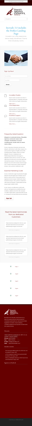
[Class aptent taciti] (16, 290)
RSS (17, 4)
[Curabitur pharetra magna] (16, 276)
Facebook (14, 4)
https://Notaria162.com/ (14, 343)
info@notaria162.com (14, 341)
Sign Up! (9, 198)
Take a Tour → (12, 103)
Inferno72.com (19, 419)
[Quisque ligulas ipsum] (16, 283)
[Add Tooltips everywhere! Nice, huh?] (16, 268)
